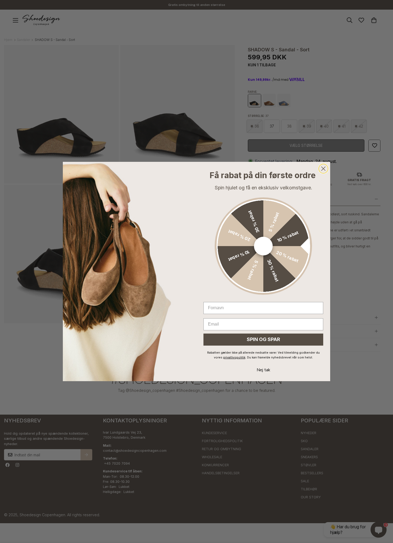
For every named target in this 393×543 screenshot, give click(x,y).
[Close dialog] (323, 168)
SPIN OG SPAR (263, 339)
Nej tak (263, 370)
